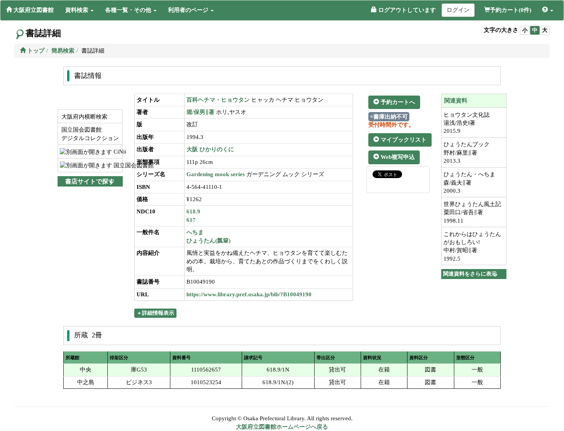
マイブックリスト (403, 140)
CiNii (117, 152)
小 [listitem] (525, 30)
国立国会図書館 (117, 165)
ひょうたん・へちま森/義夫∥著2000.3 (469, 182)
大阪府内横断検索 (83, 117)
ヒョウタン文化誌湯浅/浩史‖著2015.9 (467, 123)
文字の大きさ (501, 30)
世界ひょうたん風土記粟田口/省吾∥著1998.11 (472, 212)
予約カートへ (397, 102)
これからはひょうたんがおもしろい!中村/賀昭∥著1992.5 (472, 246)
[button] (79, 10)
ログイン (458, 10)
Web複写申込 (397, 157)
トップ (35, 51)
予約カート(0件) (510, 10)
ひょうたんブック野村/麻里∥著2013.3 (467, 152)
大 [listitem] (545, 30)
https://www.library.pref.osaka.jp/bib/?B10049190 (249, 294)
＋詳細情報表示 (155, 313)
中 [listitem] (535, 30)
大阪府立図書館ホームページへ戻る (282, 427)
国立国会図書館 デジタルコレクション (89, 134)
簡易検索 (62, 51)
